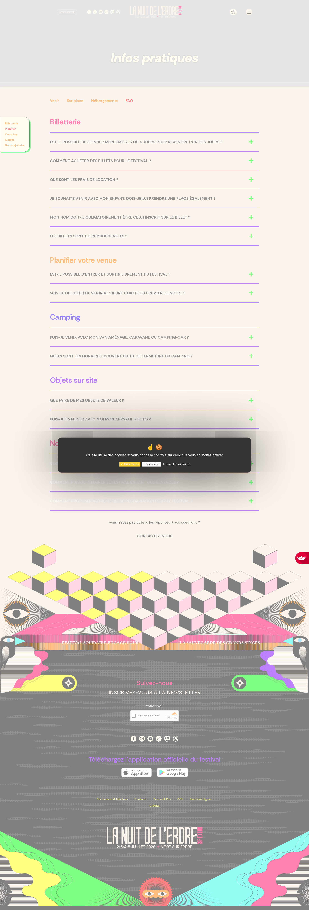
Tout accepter (131, 464)
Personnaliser (152, 464)
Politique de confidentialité (176, 464)
